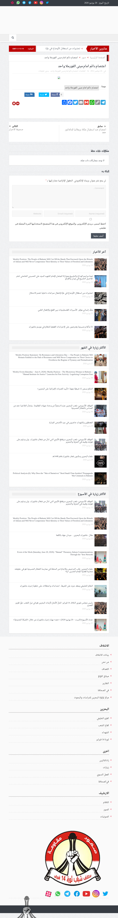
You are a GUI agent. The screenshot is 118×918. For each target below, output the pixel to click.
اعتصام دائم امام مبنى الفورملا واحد (64, 71)
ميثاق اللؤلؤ (103, 676)
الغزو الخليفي (103, 718)
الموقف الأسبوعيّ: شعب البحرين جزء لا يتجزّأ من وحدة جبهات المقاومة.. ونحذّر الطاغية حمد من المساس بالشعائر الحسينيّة (53, 407)
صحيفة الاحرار (16, 129)
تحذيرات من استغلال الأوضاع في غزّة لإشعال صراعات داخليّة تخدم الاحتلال (61, 293)
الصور (106, 810)
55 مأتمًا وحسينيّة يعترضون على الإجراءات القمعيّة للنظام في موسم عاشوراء (60, 327)
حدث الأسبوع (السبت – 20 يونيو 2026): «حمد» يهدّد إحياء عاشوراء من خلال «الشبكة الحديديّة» (53, 620)
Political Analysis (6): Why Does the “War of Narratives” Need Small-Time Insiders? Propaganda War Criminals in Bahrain (53, 474)
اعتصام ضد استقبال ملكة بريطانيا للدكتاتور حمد (85, 131)
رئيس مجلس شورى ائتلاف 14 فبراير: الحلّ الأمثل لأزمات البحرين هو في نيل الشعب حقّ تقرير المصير (54, 604)
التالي (15, 126)
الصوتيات (104, 817)
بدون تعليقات (43, 71)
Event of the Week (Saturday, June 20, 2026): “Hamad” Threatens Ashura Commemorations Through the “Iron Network (55, 553)
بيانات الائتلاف (102, 655)
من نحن (105, 662)
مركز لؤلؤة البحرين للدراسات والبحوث (91, 698)
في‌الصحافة (103, 782)
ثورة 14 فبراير (102, 740)
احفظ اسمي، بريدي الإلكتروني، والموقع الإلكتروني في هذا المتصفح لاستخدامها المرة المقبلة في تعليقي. (60, 225)
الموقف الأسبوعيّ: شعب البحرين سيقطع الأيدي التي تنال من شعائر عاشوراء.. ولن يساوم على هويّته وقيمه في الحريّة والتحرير (55, 441)
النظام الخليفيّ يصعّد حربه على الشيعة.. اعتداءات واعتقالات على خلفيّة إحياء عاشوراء (56, 586)
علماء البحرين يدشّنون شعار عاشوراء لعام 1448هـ (73, 456)
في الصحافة (103, 690)
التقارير (105, 683)
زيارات (106, 768)
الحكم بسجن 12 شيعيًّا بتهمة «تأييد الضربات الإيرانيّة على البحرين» (65, 389)
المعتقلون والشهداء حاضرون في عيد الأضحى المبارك (71, 423)
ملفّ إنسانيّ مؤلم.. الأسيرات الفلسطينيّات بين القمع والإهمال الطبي (65, 310)
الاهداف (105, 669)
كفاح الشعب (103, 725)
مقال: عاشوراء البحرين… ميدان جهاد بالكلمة (74, 535)
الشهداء (105, 733)
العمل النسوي (103, 775)
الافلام (106, 802)
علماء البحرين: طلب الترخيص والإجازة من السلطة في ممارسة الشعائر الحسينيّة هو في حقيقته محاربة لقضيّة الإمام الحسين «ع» (54, 570)
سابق (100, 126)
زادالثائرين (104, 760)
